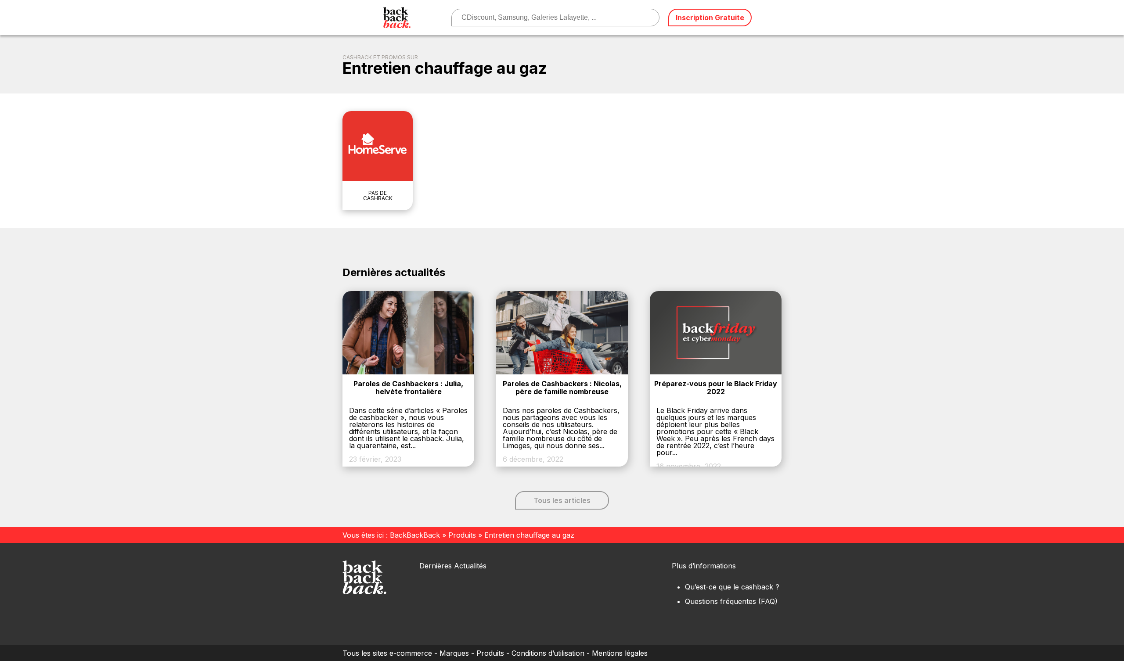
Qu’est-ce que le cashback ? (732, 586)
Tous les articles (562, 500)
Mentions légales (620, 653)
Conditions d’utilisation (548, 653)
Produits (462, 535)
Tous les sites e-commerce (387, 653)
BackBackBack (415, 535)
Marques (454, 653)
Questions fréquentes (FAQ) (731, 601)
